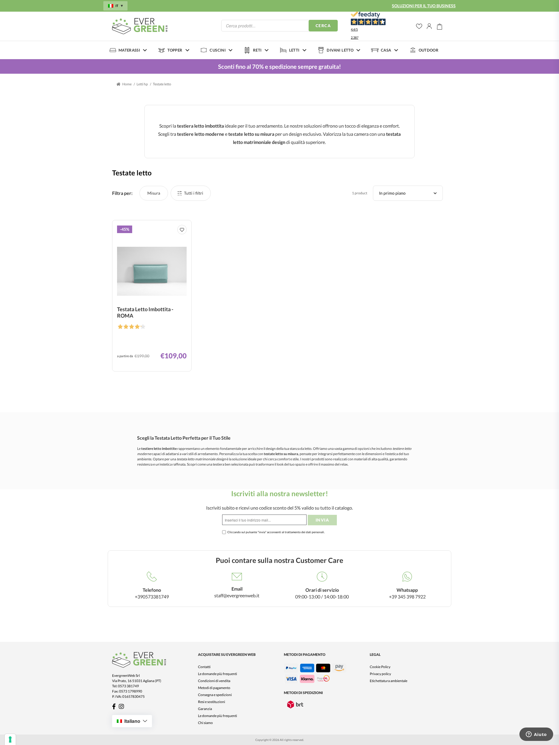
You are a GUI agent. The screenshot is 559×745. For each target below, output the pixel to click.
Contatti (204, 667)
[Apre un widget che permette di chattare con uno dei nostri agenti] (536, 735)
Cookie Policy (380, 667)
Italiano (132, 721)
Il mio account (429, 26)
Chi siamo (205, 723)
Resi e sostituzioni (211, 702)
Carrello (440, 26)
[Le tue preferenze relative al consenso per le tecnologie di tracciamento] (10, 739)
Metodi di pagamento (214, 688)
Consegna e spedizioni (215, 695)
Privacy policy (380, 674)
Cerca (323, 25)
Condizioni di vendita (214, 681)
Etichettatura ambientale (388, 681)
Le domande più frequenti (217, 674)
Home (127, 84)
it (117, 6)
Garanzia (205, 709)
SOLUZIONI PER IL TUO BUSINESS (424, 5)
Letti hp (142, 84)
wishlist (419, 26)
